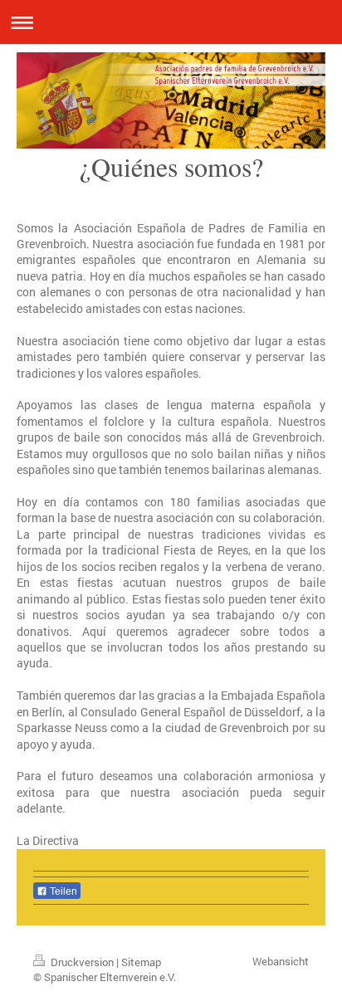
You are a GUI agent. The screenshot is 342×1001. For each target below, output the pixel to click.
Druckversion (82, 962)
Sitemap (141, 962)
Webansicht (280, 961)
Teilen (62, 891)
